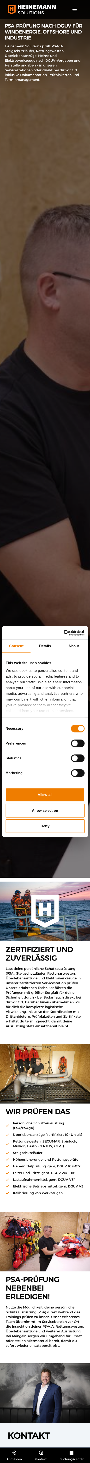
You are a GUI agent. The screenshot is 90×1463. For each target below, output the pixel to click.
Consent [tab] (16, 646)
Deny (45, 826)
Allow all (45, 795)
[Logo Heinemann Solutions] (32, 9)
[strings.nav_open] (74, 9)
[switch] (77, 743)
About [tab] (73, 646)
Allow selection (45, 810)
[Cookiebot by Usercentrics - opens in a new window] (64, 633)
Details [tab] (45, 646)
